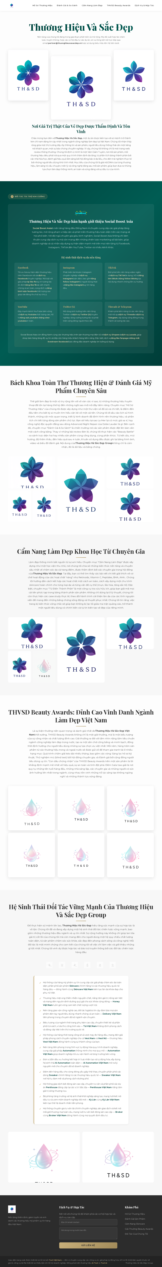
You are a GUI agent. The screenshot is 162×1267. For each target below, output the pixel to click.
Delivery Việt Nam (112, 1014)
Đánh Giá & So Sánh (67, 5)
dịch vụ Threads (127, 314)
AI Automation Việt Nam (95, 1063)
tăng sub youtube (29, 318)
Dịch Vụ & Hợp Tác (144, 5)
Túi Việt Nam (90, 1026)
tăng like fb (30, 285)
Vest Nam (90, 1038)
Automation (69, 1050)
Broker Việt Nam (57, 1115)
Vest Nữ (102, 1038)
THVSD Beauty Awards (118, 5)
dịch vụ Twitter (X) (82, 314)
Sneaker (53, 1075)
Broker (119, 1112)
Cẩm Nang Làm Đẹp (92, 5)
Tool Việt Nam (55, 1260)
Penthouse (51, 1087)
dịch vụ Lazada (128, 334)
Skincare (74, 986)
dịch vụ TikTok (118, 275)
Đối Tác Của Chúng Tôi (136, 1234)
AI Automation (62, 1063)
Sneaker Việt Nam (111, 1075)
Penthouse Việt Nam (101, 1087)
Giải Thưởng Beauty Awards (139, 1229)
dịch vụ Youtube (28, 314)
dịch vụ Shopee (111, 334)
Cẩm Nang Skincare (135, 1224)
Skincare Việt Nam (83, 989)
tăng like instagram (74, 285)
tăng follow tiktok (128, 278)
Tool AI (104, 1263)
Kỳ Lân (92, 1099)
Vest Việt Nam (50, 1042)
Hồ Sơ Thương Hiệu (43, 5)
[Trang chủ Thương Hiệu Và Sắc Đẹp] (11, 5)
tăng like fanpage (119, 338)
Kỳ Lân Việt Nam (110, 1099)
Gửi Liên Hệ (88, 1245)
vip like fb (31, 282)
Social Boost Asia (42, 228)
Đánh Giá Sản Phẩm (135, 1219)
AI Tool (95, 1263)
